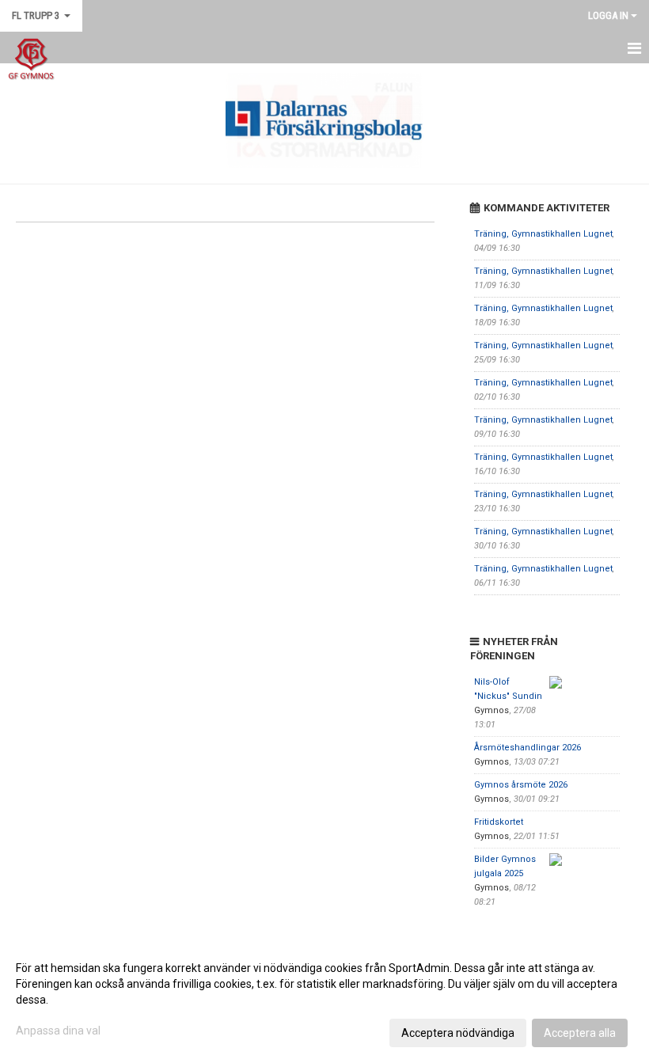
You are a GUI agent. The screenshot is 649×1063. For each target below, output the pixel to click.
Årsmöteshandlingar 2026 (527, 747)
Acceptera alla (580, 1033)
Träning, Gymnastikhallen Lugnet (543, 234)
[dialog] (324, 999)
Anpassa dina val (58, 1030)
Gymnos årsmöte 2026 (520, 785)
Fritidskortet (498, 822)
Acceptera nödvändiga (457, 1033)
